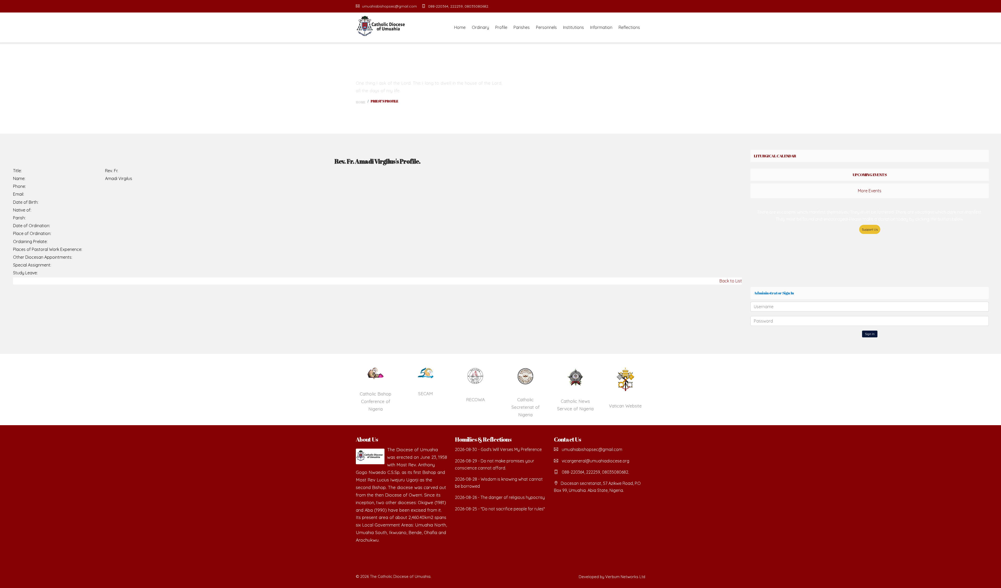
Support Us (870, 229)
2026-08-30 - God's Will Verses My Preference (498, 449)
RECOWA (475, 399)
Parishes (522, 27)
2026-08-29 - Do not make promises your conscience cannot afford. (494, 464)
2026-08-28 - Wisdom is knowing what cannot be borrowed (499, 482)
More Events (869, 190)
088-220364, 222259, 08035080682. (458, 6)
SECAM (425, 393)
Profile (501, 27)
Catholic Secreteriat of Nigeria (525, 407)
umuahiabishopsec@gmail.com (389, 6)
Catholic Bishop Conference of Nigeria (375, 401)
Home (460, 27)
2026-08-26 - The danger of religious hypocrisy (500, 497)
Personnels (546, 27)
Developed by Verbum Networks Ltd (612, 576)
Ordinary (480, 27)
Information (601, 27)
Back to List (730, 280)
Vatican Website (625, 405)
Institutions (573, 27)
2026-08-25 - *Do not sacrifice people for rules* (500, 508)
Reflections (629, 27)
